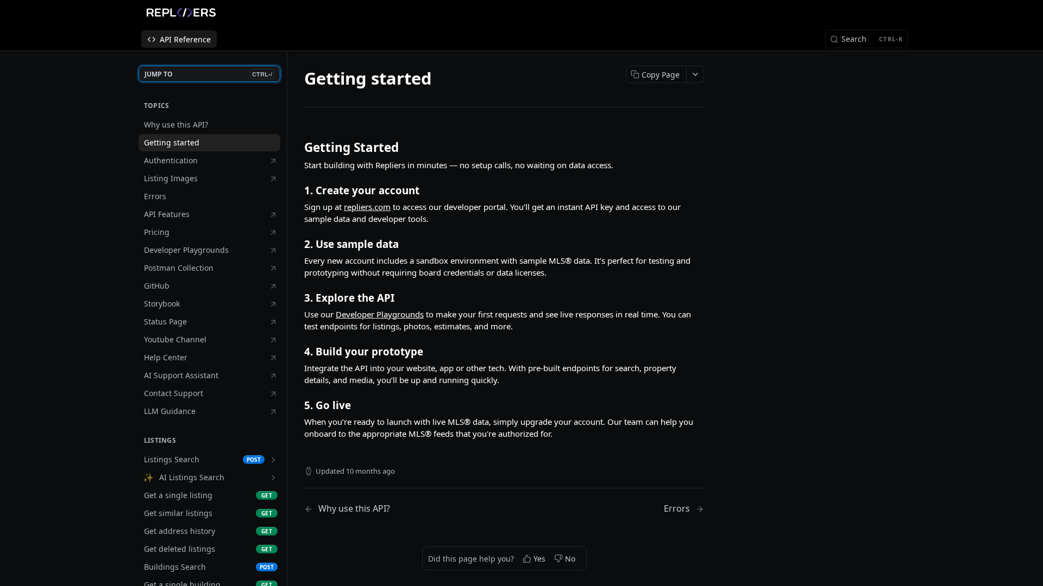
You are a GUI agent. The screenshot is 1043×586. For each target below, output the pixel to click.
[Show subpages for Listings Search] (273, 459)
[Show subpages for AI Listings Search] (273, 477)
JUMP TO (208, 74)
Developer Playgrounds (380, 314)
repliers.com (367, 206)
